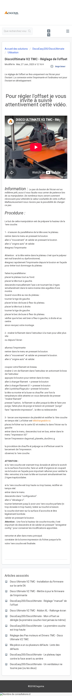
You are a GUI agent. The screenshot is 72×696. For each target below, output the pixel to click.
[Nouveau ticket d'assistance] (48, 31)
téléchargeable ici (42, 420)
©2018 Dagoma (36, 686)
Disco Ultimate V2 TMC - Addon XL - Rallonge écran (38, 610)
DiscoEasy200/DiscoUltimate (48, 48)
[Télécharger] (29, 356)
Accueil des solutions (16, 48)
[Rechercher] (29, 31)
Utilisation (13, 52)
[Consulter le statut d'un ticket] (48, 35)
